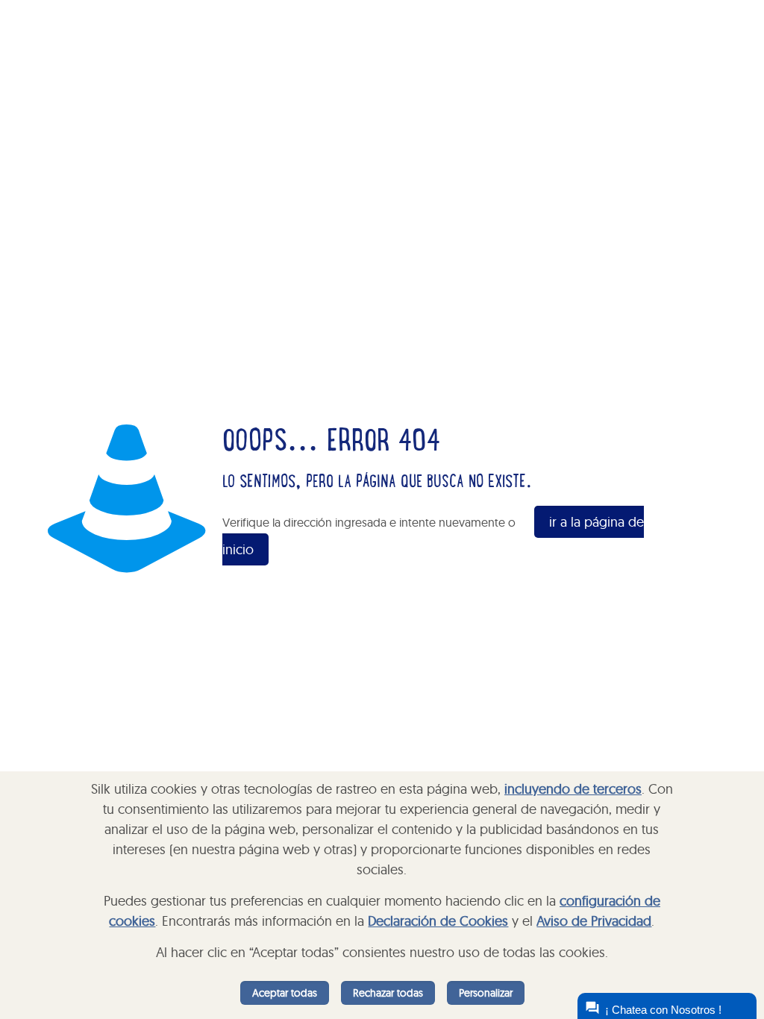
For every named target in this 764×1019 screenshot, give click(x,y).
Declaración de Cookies (438, 920)
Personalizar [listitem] (486, 993)
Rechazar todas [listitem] (388, 993)
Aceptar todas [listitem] (284, 993)
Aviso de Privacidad (593, 920)
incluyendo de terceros (573, 788)
